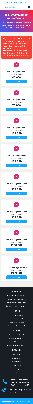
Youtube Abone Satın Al (16, 335)
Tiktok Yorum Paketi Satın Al (16, 326)
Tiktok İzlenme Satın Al (16, 322)
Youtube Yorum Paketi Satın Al (16, 345)
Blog (16, 372)
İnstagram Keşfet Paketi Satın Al (16, 303)
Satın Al (16, 82)
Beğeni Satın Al (16, 358)
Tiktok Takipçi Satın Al (16, 315)
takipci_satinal (24, 382)
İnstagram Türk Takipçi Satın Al (16, 295)
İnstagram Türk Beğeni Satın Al (16, 299)
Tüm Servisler (16, 365)
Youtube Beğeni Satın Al (16, 338)
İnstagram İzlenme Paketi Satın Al (16, 306)
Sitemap (16, 369)
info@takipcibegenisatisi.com (21, 390)
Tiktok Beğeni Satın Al (16, 319)
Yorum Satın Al (16, 361)
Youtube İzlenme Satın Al (16, 342)
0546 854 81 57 (24, 380)
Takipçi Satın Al (16, 354)
